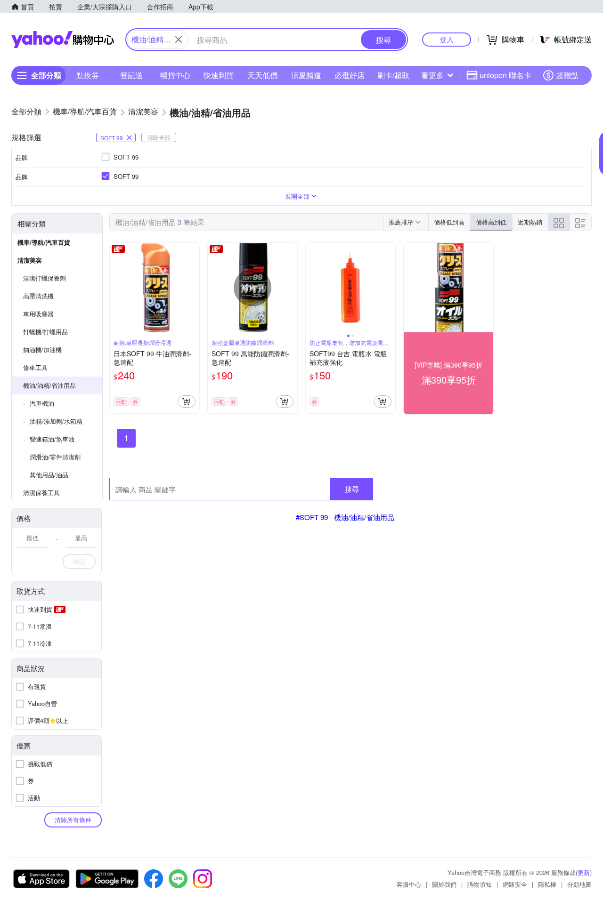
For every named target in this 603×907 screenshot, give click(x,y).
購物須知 (479, 884)
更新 (584, 872)
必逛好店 (349, 75)
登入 (447, 39)
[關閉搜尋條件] (178, 39)
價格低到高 (449, 221)
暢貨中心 (175, 75)
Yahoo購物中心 (62, 39)
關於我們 (444, 884)
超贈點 (567, 75)
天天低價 (262, 75)
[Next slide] (389, 287)
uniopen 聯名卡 (505, 75)
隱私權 (547, 884)
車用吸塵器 (38, 313)
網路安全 (515, 884)
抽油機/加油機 (42, 349)
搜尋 (352, 489)
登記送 (131, 75)
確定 (79, 561)
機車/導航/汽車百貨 (43, 242)
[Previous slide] (312, 287)
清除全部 (158, 137)
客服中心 (409, 884)
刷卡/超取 (393, 75)
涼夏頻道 (306, 75)
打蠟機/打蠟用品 (45, 331)
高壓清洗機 (38, 295)
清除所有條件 (73, 819)
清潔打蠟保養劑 (44, 277)
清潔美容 (29, 260)
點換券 (87, 75)
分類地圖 (579, 884)
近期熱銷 (530, 221)
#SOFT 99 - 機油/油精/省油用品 (345, 517)
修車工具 (35, 367)
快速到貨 (219, 75)
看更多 (432, 75)
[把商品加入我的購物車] (187, 401)
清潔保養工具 (41, 492)
